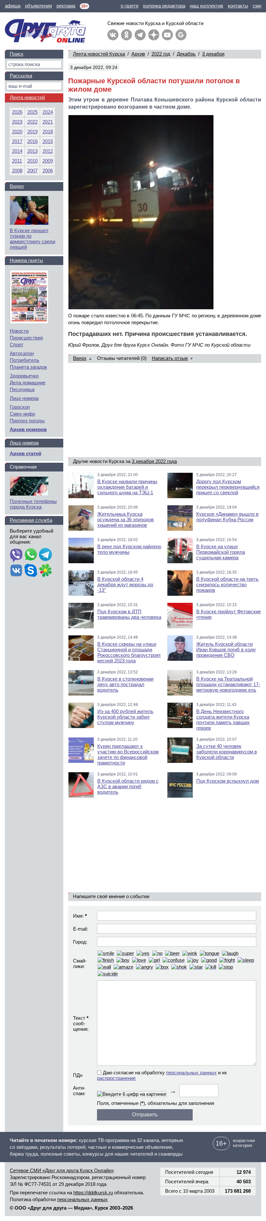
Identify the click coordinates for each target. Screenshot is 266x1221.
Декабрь (186, 54)
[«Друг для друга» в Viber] (16, 555)
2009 (47, 161)
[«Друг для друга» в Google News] (181, 34)
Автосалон (22, 353)
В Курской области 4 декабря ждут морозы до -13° (125, 584)
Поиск (16, 54)
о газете (130, 5)
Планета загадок (28, 367)
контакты (238, 5)
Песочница (22, 389)
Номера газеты (26, 260)
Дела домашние (27, 382)
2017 (17, 141)
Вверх (80, 358)
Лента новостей (27, 97)
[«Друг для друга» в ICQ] (45, 571)
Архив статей (25, 453)
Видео (17, 186)
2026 (17, 112)
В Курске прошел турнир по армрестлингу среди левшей (32, 239)
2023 (17, 122)
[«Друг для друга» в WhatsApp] (30, 555)
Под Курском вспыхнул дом (227, 781)
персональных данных (191, 1072)
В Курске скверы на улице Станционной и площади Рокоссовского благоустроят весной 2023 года (129, 652)
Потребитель (24, 360)
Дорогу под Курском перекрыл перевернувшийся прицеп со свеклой (228, 487)
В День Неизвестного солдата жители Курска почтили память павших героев (223, 720)
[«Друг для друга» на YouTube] (167, 34)
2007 (32, 170)
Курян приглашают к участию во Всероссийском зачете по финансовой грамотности (128, 754)
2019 (32, 131)
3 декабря (213, 54)
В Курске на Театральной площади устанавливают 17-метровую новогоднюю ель (228, 684)
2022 (32, 122)
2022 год (160, 54)
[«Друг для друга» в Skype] (30, 571)
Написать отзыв (170, 358)
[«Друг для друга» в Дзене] (153, 34)
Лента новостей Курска (99, 54)
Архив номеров (28, 429)
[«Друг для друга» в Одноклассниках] (126, 34)
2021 (47, 122)
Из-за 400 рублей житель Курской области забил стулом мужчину (125, 717)
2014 (17, 151)
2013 (32, 151)
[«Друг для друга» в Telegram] (140, 34)
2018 (47, 131)
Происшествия (26, 337)
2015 (47, 141)
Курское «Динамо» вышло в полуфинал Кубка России (227, 516)
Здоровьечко (24, 375)
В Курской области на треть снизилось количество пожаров (227, 584)
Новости (19, 331)
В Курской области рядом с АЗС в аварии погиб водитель (128, 786)
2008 (17, 170)
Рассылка (21, 75)
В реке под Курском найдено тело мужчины (129, 549)
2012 (47, 151)
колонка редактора (164, 5)
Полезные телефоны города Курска (33, 504)
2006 (47, 170)
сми (257, 5)
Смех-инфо (22, 414)
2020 (17, 131)
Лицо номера (24, 398)
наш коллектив (206, 5)
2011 (17, 161)
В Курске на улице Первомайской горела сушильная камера (220, 552)
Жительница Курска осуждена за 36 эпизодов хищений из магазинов (125, 519)
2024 (47, 112)
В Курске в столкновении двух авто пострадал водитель (125, 684)
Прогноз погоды (27, 420)
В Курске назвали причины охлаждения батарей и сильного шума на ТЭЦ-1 (127, 487)
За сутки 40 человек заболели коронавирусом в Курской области (226, 751)
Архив (138, 54)
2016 (32, 141)
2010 (32, 161)
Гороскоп (20, 407)
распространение (116, 1078)
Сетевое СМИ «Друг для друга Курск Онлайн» (62, 1170)
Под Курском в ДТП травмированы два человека (129, 614)
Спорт (16, 344)
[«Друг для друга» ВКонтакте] (112, 34)
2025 (32, 112)
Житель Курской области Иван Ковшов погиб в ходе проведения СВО (226, 649)
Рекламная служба (31, 520)
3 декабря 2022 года (154, 461)
